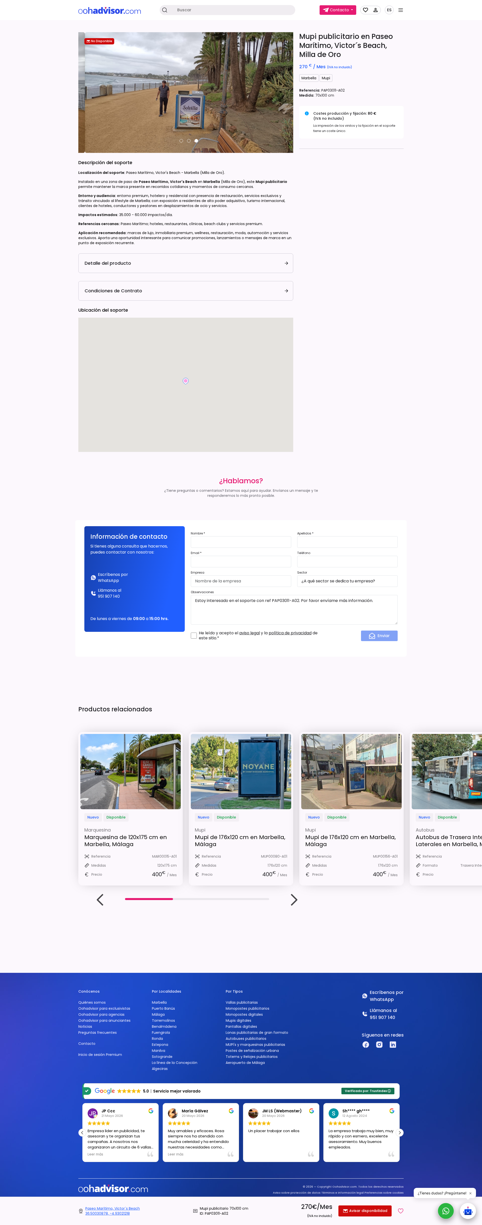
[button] (401, 1211)
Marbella (309, 78)
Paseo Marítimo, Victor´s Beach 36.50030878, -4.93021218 (112, 1211)
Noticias (85, 1026)
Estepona (160, 1044)
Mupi (326, 78)
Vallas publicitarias (242, 1002)
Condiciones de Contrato (113, 291)
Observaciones (202, 592)
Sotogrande (162, 1056)
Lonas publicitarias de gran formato (257, 1032)
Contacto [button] (339, 10)
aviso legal (249, 633)
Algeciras (160, 1068)
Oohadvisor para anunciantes (104, 1020)
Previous (100, 900)
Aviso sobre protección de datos (297, 1193)
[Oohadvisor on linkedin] (393, 1045)
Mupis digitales (238, 1020)
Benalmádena (164, 1026)
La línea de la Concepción (174, 1062)
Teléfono (303, 553)
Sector (302, 572)
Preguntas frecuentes (97, 1032)
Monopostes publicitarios (247, 1008)
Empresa (197, 572)
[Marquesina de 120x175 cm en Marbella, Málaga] (130, 771)
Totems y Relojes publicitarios (252, 1056)
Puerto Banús (163, 1008)
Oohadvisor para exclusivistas (104, 1008)
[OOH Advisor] (109, 10)
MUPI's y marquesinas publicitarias (255, 1044)
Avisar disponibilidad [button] (367, 1210)
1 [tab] (181, 141)
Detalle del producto (108, 263)
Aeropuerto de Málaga (245, 1062)
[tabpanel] (185, 92)
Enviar (384, 636)
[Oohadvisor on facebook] (366, 1045)
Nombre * (198, 533)
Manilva (158, 1050)
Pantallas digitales (241, 1026)
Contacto (86, 1043)
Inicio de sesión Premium (100, 1054)
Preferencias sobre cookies (384, 1193)
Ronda (157, 1038)
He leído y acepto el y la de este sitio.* (258, 636)
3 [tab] (196, 141)
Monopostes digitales (244, 1014)
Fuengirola (161, 1032)
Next (294, 900)
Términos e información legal (342, 1193)
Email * (196, 553)
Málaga (158, 1014)
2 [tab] (189, 141)
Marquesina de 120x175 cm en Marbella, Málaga (125, 840)
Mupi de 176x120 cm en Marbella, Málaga (240, 840)
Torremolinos (163, 1020)
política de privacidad (290, 633)
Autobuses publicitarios (246, 1038)
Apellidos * (305, 533)
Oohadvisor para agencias (101, 1014)
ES (389, 10)
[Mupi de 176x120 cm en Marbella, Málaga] (241, 771)
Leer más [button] (95, 1154)
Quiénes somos (92, 1002)
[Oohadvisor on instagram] (379, 1045)
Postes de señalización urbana (252, 1050)
